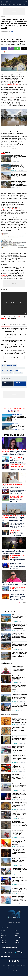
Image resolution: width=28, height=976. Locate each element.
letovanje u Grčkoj (7, 373)
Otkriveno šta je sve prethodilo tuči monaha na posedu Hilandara (18, 157)
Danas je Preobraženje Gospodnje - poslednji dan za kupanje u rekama (19, 729)
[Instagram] (12, 411)
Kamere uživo (10, 4)
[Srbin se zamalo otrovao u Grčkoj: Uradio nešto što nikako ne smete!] (6, 618)
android (17, 317)
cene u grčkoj (19, 373)
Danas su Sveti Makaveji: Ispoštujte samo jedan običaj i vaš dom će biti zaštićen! (19, 687)
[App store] (8, 952)
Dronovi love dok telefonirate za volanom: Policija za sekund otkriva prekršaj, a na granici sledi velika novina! (19, 814)
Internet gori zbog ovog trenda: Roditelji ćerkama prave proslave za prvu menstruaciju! (19, 795)
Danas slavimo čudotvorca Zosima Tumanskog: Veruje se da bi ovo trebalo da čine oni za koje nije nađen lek (19, 696)
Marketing (22, 966)
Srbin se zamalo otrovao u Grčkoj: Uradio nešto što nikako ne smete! (19, 616)
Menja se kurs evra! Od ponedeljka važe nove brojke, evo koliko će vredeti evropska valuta (18, 767)
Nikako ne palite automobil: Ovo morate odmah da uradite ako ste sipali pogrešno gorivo (16, 330)
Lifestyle (14, 429)
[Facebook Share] (4, 48)
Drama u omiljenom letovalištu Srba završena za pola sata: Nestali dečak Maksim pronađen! (19, 889)
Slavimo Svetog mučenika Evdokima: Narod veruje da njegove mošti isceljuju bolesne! (19, 804)
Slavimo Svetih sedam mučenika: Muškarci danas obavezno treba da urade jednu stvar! (19, 757)
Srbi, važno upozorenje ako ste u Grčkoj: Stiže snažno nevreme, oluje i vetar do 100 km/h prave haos (19, 654)
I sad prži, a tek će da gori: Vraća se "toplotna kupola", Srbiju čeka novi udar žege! (19, 842)
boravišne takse (6, 368)
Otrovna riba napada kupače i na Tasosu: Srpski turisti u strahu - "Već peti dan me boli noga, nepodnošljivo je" (18, 174)
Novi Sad (17, 945)
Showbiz (25, 4)
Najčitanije (14, 324)
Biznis (16, 931)
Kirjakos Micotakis (7, 370)
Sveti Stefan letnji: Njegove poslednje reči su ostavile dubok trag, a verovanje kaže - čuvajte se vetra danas (19, 720)
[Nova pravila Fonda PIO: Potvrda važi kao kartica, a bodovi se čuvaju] (6, 872)
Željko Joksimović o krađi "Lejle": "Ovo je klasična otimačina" (15, 341)
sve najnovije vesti (14, 357)
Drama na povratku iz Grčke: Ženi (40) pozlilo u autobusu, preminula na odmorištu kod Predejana (19, 635)
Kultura (17, 933)
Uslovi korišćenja (9, 970)
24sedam (3, 319)
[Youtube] (18, 411)
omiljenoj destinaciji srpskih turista (11, 209)
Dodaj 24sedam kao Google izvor (15, 52)
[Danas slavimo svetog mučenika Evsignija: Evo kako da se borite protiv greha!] (6, 853)
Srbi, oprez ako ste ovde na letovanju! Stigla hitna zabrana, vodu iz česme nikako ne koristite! (19, 626)
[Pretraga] (23, 2)
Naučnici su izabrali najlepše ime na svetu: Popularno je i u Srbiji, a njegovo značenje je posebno (18, 668)
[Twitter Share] (24, 48)
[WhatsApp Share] (17, 48)
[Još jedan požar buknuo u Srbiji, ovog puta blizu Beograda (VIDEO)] (6, 862)
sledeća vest (16, 423)
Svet (12, 161)
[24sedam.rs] (6, 2)
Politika (16, 4)
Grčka (13, 97)
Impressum (16, 966)
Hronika (3, 940)
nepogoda (4, 275)
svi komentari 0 (7, 384)
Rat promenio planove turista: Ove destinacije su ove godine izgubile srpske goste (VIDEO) (19, 645)
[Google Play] (19, 952)
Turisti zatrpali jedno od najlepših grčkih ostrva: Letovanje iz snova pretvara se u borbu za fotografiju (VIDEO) (19, 426)
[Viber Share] (11, 48)
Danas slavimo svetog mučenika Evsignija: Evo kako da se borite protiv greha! (19, 851)
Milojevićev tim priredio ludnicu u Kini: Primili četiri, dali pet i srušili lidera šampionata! (15, 336)
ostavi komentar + (19, 383)
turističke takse (11, 365)
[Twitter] (15, 411)
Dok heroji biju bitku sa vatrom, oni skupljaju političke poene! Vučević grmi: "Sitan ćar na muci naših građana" (16, 352)
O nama (5, 966)
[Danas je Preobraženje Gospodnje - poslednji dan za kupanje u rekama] (6, 731)
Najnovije (3, 4)
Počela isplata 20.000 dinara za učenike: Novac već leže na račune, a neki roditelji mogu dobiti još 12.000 (19, 898)
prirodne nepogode (18, 368)
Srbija (16, 935)
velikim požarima (13, 84)
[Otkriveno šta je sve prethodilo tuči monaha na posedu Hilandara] (6, 158)
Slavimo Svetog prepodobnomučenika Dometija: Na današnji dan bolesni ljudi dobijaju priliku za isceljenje (19, 776)
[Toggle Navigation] (26, 1)
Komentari (22, 324)
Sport (20, 4)
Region (17, 940)
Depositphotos (19, 970)
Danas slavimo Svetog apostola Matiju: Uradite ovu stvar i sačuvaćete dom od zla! (19, 739)
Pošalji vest (9, 968)
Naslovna (3, 16)
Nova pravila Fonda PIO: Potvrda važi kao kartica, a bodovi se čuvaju (19, 870)
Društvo (9, 16)
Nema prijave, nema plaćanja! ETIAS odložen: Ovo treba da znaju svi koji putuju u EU (19, 879)
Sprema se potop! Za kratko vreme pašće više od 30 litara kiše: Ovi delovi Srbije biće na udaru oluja (19, 833)
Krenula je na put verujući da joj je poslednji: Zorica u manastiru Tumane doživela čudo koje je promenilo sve (19, 706)
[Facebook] (9, 411)
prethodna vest (17, 414)
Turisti (16, 370)
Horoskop (17, 942)
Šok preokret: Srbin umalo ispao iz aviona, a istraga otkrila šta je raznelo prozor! (19, 786)
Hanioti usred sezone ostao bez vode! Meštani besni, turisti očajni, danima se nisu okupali (19, 418)
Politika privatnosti (17, 968)
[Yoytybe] (15, 961)
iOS (12, 317)
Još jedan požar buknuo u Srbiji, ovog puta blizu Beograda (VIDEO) (19, 860)
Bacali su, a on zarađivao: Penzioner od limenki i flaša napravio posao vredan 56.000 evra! (15, 346)
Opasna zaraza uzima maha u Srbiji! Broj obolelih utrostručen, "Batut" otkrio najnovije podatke (18, 748)
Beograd (17, 938)
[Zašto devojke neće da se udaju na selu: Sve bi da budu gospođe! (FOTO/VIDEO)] (6, 679)
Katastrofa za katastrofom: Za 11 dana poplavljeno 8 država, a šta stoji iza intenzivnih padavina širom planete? (19, 183)
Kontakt (10, 966)
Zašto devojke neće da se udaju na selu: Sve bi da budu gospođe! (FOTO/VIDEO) (19, 678)
